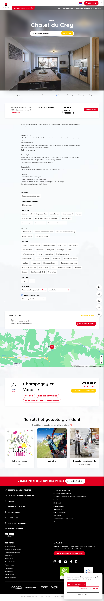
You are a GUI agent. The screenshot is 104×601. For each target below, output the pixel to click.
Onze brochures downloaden (21, 495)
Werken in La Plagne (16, 506)
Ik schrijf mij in (75, 481)
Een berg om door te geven (19, 490)
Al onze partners (15, 529)
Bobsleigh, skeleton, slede (84, 461)
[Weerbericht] (99, 307)
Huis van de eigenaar (60, 512)
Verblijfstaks (57, 500)
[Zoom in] (101, 356)
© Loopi (101, 366)
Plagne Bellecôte (10, 562)
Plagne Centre (9, 565)
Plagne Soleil (9, 568)
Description (33, 95)
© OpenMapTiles (77, 366)
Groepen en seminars (60, 522)
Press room (57, 515)
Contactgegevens (18, 95)
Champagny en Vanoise (86, 315)
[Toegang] (99, 314)
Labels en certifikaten (17, 523)
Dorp (90, 95)
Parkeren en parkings (47, 396)
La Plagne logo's (59, 506)
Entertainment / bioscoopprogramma (42, 400)
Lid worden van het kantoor (62, 493)
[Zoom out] (101, 359)
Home (58, 8)
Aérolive (52, 461)
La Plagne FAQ (13, 512)
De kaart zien (15, 112)
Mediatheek (57, 503)
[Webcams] (99, 300)
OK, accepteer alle (76, 584)
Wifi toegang (58, 509)
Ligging (81, 95)
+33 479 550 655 (90, 386)
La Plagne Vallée (10, 546)
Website (67, 107)
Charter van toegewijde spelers (64, 519)
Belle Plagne (9, 571)
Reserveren (91, 109)
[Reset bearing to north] (101, 362)
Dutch (80, 3)
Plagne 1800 (9, 559)
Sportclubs (12, 518)
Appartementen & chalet (83, 8)
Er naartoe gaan (86, 324)
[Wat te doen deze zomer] (99, 287)
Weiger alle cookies (89, 588)
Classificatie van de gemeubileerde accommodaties (70, 497)
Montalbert (8, 555)
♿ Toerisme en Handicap (64, 95)
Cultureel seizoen (19, 461)
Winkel (10, 501)
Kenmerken (46, 95)
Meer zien (67, 33)
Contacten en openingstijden (70, 553)
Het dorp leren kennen (84, 391)
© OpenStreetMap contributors (90, 366)
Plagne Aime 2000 (10, 577)
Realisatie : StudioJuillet (61, 596)
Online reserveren (22, 8)
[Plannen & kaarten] (99, 294)
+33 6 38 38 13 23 (47, 107)
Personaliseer (83, 594)
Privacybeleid (45, 596)
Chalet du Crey (97, 8)
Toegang (29, 396)
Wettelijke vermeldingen (29, 596)
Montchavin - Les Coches (13, 549)
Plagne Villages (9, 574)
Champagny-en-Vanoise (12, 552)
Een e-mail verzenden (69, 112)
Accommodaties (68, 8)
